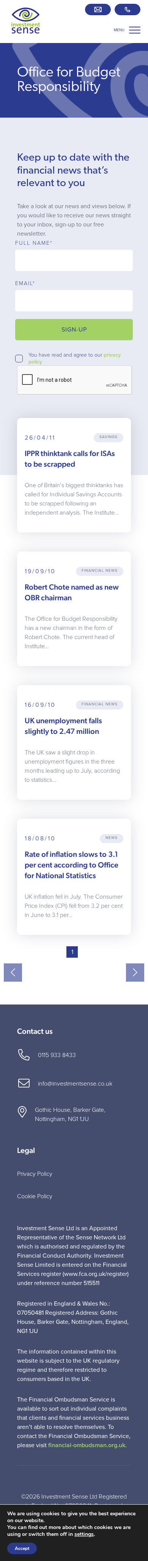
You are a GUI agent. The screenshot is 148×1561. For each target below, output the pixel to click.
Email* (25, 283)
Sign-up (74, 329)
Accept (22, 1548)
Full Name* (34, 243)
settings (84, 1534)
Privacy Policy (34, 1174)
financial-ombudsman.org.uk (86, 1445)
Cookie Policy (34, 1196)
